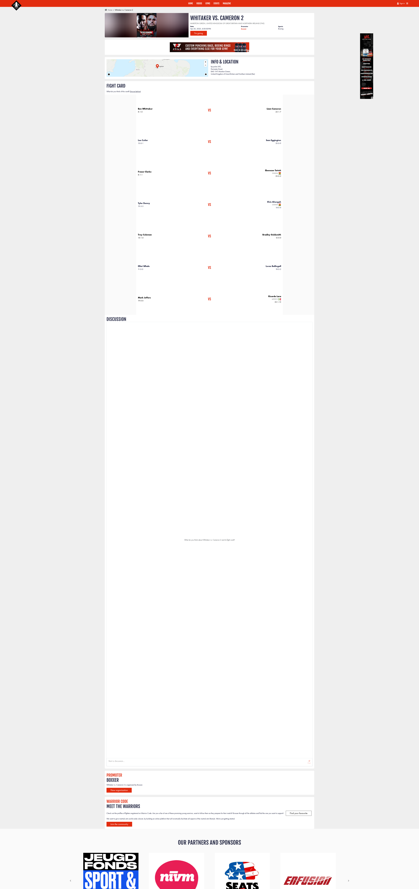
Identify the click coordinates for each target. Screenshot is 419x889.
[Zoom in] (205, 62)
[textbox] (207, 761)
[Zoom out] (205, 65)
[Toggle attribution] (205, 74)
